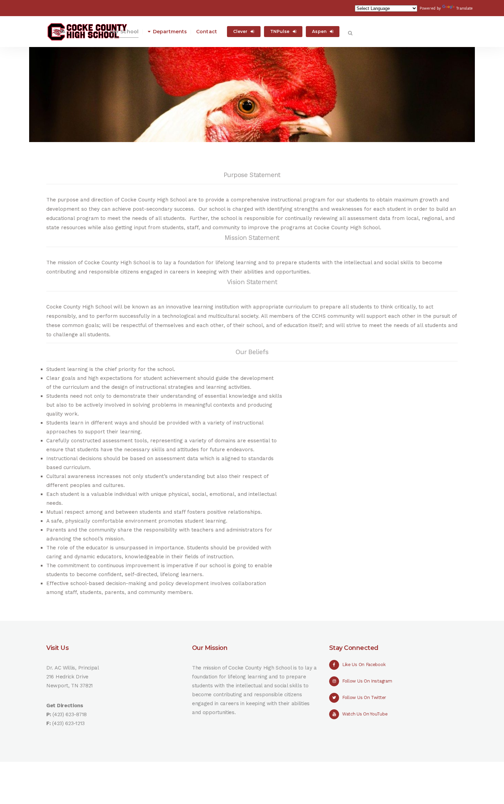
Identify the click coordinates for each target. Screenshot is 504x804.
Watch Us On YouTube (364, 713)
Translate (464, 8)
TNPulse (280, 31)
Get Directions (64, 705)
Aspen (319, 31)
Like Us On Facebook (363, 664)
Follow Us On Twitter (364, 697)
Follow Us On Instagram (367, 681)
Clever (240, 31)
